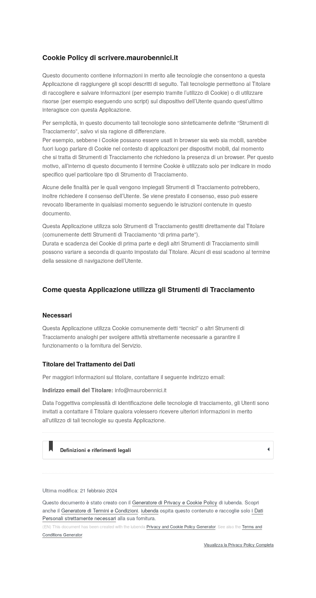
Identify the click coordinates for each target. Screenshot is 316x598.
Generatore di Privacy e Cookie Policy (174, 502)
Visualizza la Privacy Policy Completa (239, 545)
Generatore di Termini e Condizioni (99, 510)
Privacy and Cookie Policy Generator (180, 526)
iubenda (149, 510)
